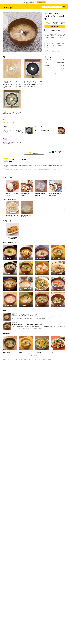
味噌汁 (25, 359)
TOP (4, 359)
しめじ (46, 62)
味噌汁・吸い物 (18, 359)
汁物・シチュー (10, 359)
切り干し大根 (47, 59)
